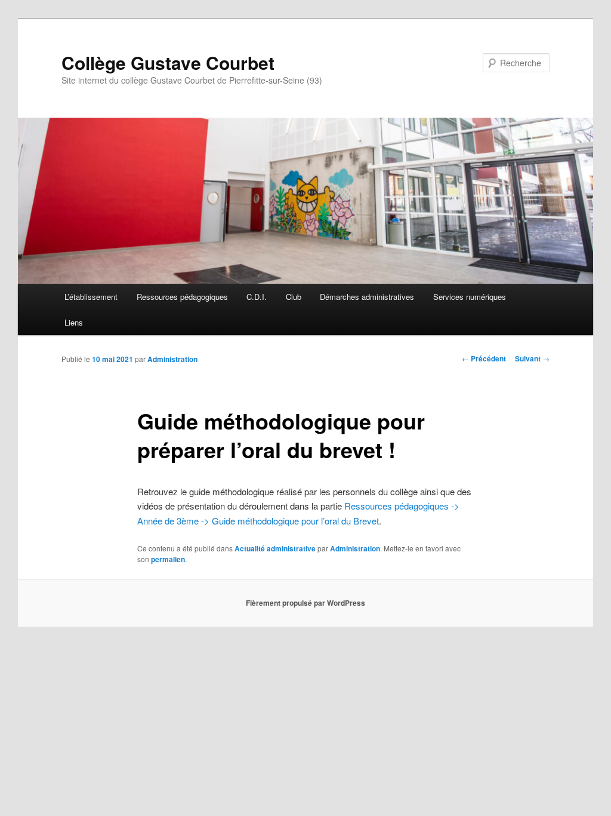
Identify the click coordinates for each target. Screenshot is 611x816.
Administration (172, 359)
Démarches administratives (367, 296)
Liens (73, 322)
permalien (168, 559)
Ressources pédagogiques (182, 296)
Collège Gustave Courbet (167, 62)
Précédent (484, 358)
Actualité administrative (275, 548)
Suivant (532, 358)
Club (293, 296)
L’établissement (91, 296)
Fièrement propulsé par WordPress (305, 602)
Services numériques (469, 296)
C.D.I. (256, 296)
